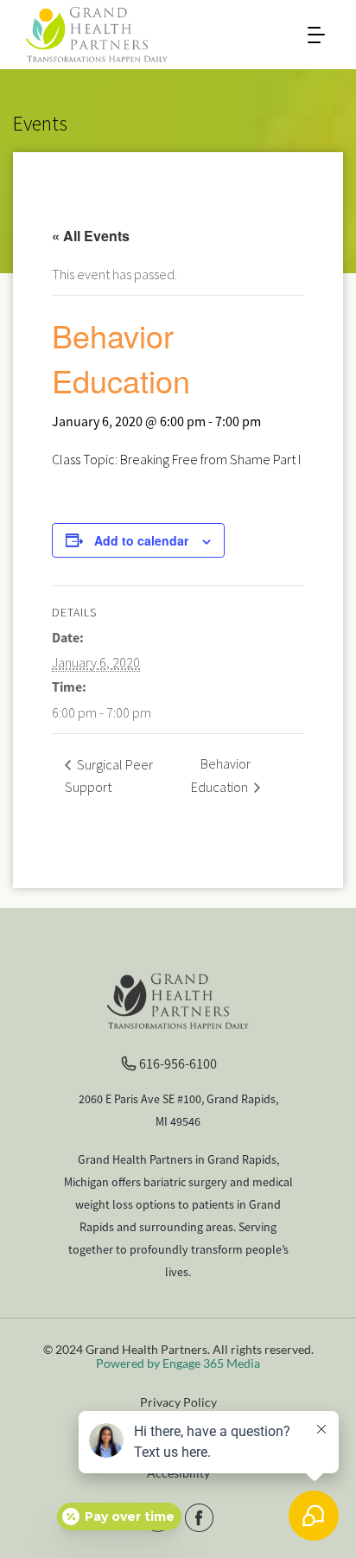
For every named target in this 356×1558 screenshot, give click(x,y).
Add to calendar (141, 540)
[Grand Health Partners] (97, 33)
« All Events (91, 236)
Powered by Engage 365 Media (178, 1363)
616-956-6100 (178, 1063)
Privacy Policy (178, 1402)
